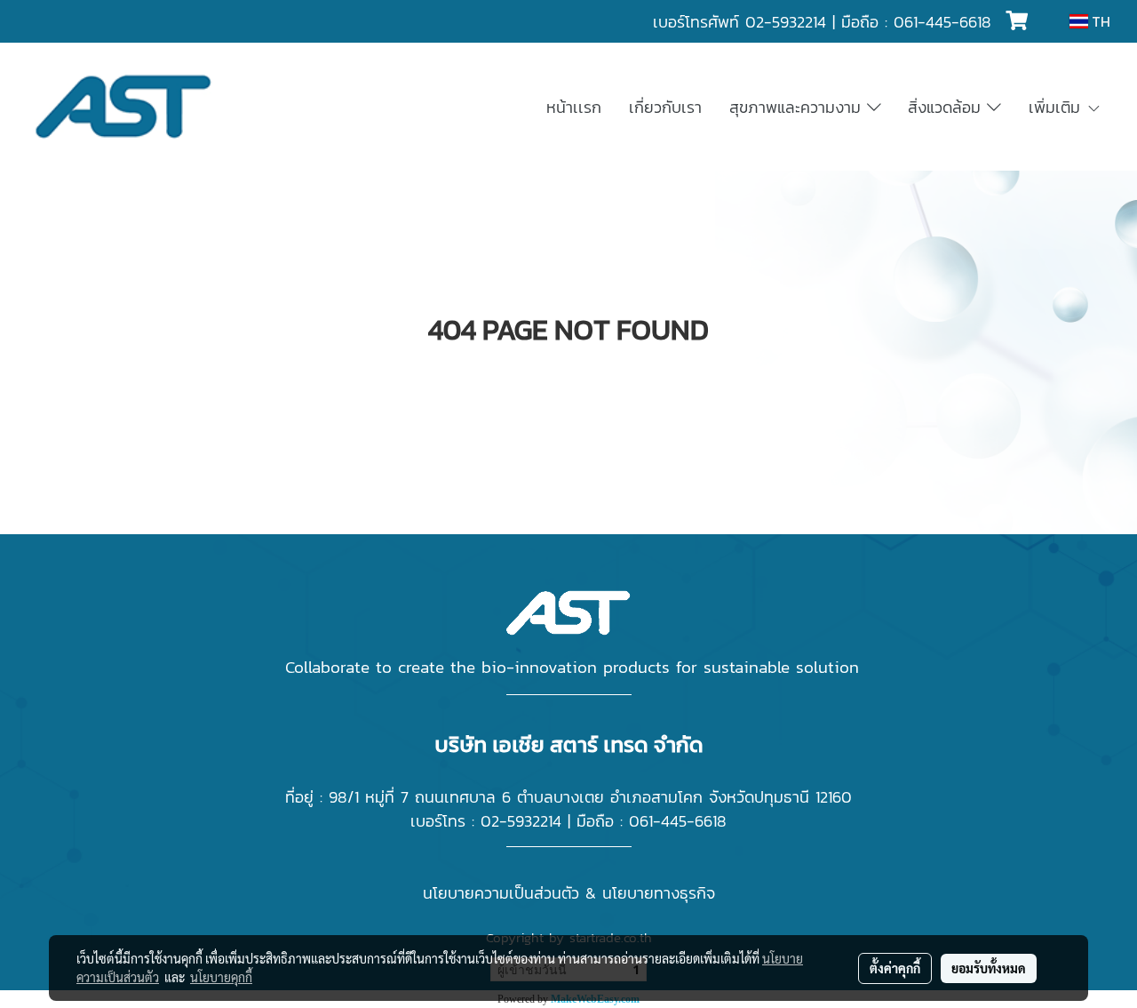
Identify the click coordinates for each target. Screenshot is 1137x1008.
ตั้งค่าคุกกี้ (895, 968)
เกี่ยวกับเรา (665, 107)
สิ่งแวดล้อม (947, 107)
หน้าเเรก (573, 107)
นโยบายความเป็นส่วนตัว (501, 893)
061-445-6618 (942, 22)
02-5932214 (785, 22)
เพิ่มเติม (1057, 107)
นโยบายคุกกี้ (221, 977)
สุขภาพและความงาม (798, 107)
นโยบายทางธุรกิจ (658, 893)
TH (1099, 21)
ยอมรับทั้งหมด (988, 968)
